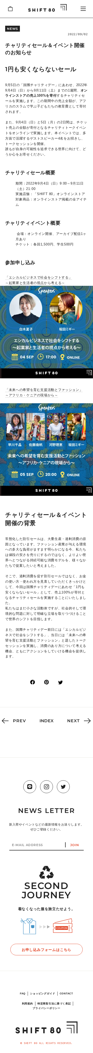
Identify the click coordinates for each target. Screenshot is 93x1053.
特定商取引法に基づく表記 (54, 1003)
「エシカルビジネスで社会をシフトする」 (38, 277)
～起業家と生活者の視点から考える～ (35, 283)
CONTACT (66, 993)
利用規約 (27, 1003)
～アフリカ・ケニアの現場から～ (31, 395)
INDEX (47, 720)
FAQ (23, 993)
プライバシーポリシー (46, 1008)
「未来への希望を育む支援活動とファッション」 (44, 390)
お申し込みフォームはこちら (46, 950)
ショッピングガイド (42, 993)
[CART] (10, 9)
